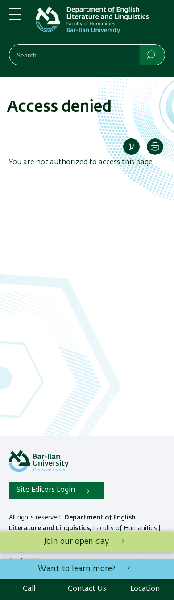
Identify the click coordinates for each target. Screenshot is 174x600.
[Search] (151, 54)
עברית (131, 146)
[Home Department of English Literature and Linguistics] (100, 24)
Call (29, 588)
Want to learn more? (76, 569)
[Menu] (15, 17)
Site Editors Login (46, 490)
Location (145, 588)
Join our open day (76, 542)
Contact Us (87, 588)
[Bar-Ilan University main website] (39, 470)
